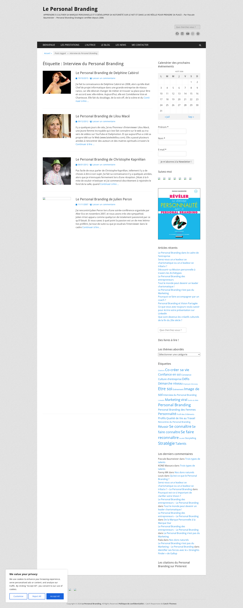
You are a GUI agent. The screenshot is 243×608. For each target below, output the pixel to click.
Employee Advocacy (190, 384)
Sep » (191, 116)
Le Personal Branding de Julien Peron (104, 199)
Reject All (36, 596)
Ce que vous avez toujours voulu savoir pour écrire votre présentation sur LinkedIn (179, 310)
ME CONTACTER (140, 44)
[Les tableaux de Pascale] (165, 179)
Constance (186, 374)
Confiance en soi (169, 374)
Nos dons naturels (184, 472)
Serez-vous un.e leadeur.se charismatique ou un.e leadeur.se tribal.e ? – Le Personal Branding (176, 486)
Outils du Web (193, 400)
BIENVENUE (49, 44)
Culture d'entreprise (170, 379)
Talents (180, 443)
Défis (185, 379)
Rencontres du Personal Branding (174, 421)
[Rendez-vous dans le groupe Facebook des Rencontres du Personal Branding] (160, 179)
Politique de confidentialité (131, 603)
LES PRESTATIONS (70, 44)
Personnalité (167, 414)
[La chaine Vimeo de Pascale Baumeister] (186, 179)
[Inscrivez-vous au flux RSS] (176, 179)
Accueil (48, 53)
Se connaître (180, 426)
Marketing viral (176, 399)
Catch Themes (169, 603)
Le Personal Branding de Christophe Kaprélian (110, 159)
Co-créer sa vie (177, 369)
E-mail (162, 149)
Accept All (55, 596)
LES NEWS (121, 44)
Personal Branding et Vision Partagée (178, 303)
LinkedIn (161, 400)
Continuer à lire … (85, 144)
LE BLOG (105, 44)
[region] (37, 585)
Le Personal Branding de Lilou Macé (103, 116)
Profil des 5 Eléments (185, 414)
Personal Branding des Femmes (177, 409)
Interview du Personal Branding (180, 395)
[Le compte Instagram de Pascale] (191, 179)
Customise (18, 596)
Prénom (163, 127)
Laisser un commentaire (104, 78)
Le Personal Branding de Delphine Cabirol (107, 73)
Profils (162, 418)
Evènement (178, 389)
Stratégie (166, 443)
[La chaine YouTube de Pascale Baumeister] (181, 179)
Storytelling (190, 438)
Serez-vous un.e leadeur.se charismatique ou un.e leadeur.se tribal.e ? (176, 263)
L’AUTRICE (90, 44)
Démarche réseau (170, 383)
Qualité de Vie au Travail (180, 418)
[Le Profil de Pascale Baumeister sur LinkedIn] (170, 179)
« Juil (167, 116)
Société (181, 438)
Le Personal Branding (70, 9)
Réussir (163, 426)
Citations (161, 370)
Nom (161, 138)
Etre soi (165, 388)
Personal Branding (174, 404)
